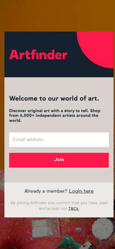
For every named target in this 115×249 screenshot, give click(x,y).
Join (59, 160)
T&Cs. (73, 209)
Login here (81, 191)
